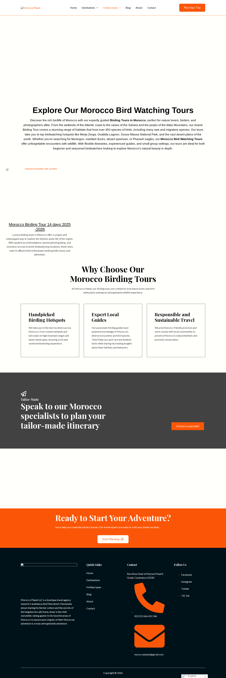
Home (89, 573)
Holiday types (93, 587)
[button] (192, 8)
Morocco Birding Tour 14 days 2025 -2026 (40, 227)
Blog (88, 594)
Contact (90, 608)
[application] (96, 7)
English (191, 676)
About (89, 601)
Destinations (93, 580)
